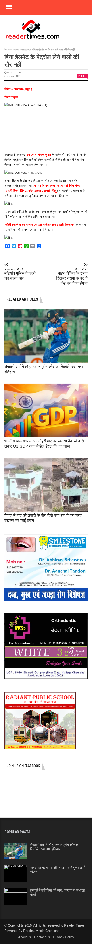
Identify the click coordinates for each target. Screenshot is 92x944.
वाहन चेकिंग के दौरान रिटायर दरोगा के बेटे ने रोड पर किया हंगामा (72, 276)
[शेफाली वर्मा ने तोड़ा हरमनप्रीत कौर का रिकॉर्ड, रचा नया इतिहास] (46, 336)
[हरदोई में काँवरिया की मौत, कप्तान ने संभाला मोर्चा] (15, 896)
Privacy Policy (63, 937)
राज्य (16, 49)
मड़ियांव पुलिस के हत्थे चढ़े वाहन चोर (20, 274)
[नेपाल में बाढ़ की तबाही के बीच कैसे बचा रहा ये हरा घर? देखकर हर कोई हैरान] (46, 485)
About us (24, 937)
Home (8, 49)
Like (83, 76)
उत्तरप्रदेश (26, 49)
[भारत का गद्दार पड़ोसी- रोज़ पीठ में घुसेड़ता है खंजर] (15, 873)
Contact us (42, 937)
